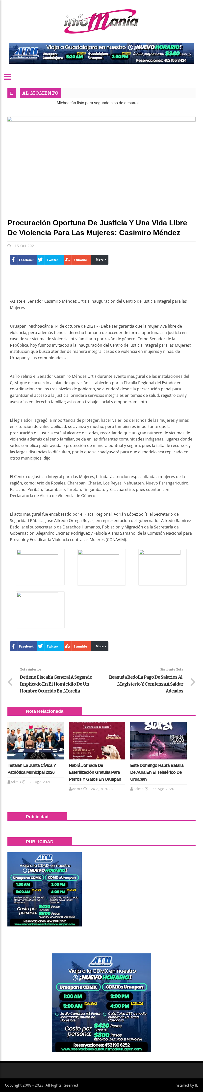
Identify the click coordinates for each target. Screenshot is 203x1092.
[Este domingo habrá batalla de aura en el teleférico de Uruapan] (158, 740)
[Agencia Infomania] (101, 21)
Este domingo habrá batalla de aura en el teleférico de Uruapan (156, 772)
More (99, 259)
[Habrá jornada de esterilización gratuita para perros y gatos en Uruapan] (97, 740)
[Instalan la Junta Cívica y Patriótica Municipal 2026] (35, 740)
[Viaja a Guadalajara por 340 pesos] (101, 53)
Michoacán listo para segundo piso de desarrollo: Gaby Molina (94, 103)
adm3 (16, 781)
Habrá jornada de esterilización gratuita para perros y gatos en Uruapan (95, 772)
